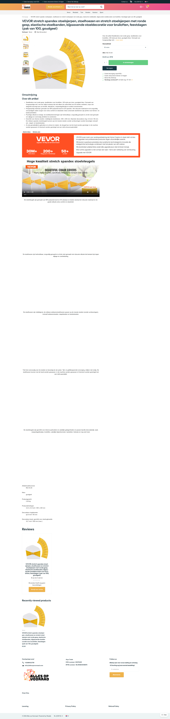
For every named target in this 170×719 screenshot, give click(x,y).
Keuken (87, 12)
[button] (83, 63)
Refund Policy (114, 706)
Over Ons (25, 693)
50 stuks (106, 47)
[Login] (141, 7)
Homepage (25, 17)
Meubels (75, 12)
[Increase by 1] (107, 60)
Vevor (68, 12)
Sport (101, 12)
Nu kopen (110, 68)
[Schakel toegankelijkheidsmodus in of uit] (131, 1)
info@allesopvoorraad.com (34, 665)
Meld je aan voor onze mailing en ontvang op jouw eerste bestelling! (123, 664)
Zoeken (101, 7)
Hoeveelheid (107, 44)
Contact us (124, 1)
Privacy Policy (70, 706)
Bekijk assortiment (54, 7)
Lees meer (119, 40)
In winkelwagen (128, 62)
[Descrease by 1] (107, 64)
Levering (25, 706)
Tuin (81, 12)
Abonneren (117, 674)
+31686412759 (29, 662)
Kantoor (95, 12)
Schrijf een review (37, 589)
